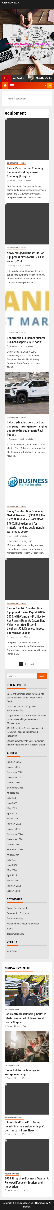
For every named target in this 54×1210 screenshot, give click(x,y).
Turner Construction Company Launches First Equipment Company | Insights (25, 172)
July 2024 (11, 860)
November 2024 (15, 839)
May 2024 (12, 870)
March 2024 (12, 880)
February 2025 (14, 823)
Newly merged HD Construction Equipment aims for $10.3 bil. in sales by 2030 (25, 257)
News (10, 929)
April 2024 (12, 875)
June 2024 (12, 865)
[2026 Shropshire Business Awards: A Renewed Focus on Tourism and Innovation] (27, 1155)
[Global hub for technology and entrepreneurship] (27, 1046)
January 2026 (13, 767)
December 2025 (15, 772)
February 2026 (14, 762)
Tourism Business (15, 934)
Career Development (17, 908)
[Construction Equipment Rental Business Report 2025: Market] (27, 308)
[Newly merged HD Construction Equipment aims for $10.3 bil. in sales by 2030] (27, 223)
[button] (12, 85)
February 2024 (14, 886)
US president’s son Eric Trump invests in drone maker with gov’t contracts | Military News (26, 719)
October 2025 (13, 782)
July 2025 (11, 798)
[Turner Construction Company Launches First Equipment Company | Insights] (27, 139)
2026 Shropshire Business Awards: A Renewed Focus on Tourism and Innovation (25, 732)
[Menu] (12, 85)
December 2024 (15, 834)
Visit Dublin (12, 951)
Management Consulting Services (23, 923)
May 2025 (12, 808)
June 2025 (12, 803)
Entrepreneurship (15, 918)
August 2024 (13, 854)
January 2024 (13, 891)
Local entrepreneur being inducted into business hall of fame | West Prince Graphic (25, 698)
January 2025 (13, 829)
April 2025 (12, 813)
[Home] (5, 86)
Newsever (40, 1203)
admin (28, 181)
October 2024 (13, 844)
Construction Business (16, 163)
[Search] (45, 85)
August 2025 (13, 793)
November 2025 (15, 777)
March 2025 (12, 818)
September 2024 (15, 849)
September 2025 (15, 787)
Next (32, 664)
